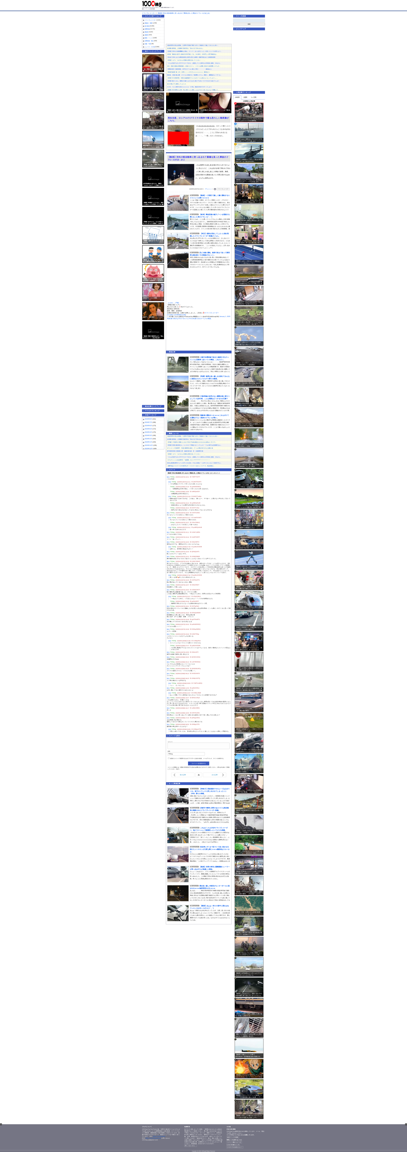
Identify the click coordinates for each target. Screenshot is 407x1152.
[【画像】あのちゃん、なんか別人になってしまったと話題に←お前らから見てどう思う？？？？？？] (153, 215)
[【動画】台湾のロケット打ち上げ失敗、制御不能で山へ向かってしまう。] (249, 327)
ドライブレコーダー (150, 20)
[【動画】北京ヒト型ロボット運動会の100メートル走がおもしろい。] (249, 246)
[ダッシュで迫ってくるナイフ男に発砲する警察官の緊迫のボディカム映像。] (153, 120)
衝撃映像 (147, 29)
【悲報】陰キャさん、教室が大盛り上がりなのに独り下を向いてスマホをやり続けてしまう (193, 81)
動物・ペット (148, 38)
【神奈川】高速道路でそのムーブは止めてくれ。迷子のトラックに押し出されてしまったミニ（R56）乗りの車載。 (210, 791)
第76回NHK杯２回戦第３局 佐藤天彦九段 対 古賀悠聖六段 (185, 451)
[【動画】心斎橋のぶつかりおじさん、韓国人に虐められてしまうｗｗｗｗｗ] (249, 632)
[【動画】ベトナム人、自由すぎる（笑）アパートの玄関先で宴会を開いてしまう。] (249, 185)
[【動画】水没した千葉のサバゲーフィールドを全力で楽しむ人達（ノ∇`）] (249, 1100)
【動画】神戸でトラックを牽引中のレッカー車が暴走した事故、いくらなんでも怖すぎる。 (248, 446)
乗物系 (146, 32)
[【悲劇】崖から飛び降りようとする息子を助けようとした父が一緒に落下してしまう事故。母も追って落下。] (249, 307)
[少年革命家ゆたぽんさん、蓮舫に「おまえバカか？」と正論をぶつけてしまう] (153, 177)
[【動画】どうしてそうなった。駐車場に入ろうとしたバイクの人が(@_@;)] (249, 165)
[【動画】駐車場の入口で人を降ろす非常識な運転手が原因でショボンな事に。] (249, 856)
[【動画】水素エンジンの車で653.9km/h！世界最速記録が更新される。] (249, 1039)
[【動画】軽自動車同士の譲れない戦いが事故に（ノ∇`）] (249, 795)
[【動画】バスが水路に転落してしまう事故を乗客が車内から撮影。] (249, 388)
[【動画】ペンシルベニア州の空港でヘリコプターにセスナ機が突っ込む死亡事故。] (249, 490)
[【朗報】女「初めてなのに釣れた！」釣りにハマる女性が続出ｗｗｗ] (153, 254)
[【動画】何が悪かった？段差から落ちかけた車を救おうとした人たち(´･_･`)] (249, 734)
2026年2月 (148, 439)
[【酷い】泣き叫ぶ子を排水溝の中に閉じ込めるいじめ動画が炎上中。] (249, 1019)
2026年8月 (148, 419)
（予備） (177, 303)
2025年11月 (149, 448)
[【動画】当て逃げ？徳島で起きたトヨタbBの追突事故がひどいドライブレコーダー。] (153, 158)
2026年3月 (148, 435)
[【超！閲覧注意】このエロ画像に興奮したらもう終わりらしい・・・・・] (153, 63)
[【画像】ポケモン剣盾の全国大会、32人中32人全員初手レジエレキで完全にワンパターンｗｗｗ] (153, 273)
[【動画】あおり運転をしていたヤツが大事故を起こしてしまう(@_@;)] (249, 124)
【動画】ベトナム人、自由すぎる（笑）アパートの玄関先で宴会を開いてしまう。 (248, 202)
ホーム (198, 775)
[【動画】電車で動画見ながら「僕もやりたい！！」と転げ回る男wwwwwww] (153, 330)
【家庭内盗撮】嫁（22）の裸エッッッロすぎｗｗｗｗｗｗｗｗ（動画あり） (188, 72)
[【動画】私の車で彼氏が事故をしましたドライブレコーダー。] (249, 205)
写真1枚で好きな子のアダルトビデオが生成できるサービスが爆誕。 (189, 318)
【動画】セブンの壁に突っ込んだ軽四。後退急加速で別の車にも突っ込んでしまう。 (248, 548)
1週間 (245, 97)
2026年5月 (148, 429)
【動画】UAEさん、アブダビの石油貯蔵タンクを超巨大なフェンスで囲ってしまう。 (248, 283)
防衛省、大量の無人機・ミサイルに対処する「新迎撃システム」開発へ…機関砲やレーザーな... (194, 75)
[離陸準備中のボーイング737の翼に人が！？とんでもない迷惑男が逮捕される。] (153, 139)
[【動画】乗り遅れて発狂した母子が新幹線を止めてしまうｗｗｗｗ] (249, 592)
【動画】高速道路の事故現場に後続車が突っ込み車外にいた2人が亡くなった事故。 (248, 385)
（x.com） (170, 303)
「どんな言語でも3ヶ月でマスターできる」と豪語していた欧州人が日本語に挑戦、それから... (194, 63)
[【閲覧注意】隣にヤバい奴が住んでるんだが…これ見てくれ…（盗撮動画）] (153, 82)
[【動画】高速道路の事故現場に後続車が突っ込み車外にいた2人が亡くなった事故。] (249, 368)
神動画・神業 (148, 23)
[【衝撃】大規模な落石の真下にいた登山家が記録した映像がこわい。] (249, 816)
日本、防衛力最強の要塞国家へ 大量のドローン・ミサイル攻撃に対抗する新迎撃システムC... (193, 66)
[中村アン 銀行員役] (153, 311)
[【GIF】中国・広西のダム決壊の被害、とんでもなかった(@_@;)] (249, 897)
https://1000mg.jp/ (159, 1136)
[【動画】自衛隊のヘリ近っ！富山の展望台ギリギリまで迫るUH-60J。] (249, 144)
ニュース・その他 (150, 47)
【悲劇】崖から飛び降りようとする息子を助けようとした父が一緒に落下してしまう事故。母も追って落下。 (248, 324)
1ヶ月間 (253, 97)
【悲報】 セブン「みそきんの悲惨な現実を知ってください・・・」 (186, 60)
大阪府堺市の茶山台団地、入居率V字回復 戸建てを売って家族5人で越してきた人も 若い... (193, 45)
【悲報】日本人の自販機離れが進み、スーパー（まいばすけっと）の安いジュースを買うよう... (194, 51)
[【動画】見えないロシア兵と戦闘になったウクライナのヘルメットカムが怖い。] (249, 938)
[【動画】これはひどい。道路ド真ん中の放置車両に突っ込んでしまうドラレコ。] (249, 978)
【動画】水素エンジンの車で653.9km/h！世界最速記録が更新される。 (247, 1056)
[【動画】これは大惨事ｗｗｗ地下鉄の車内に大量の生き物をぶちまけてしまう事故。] (249, 571)
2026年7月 (148, 422)
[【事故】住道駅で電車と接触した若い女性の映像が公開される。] (249, 999)
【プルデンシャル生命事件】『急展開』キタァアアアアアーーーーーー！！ (188, 460)
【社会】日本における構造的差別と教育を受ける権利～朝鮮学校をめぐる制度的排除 (191, 57)
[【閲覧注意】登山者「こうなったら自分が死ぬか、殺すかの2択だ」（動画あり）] (153, 101)
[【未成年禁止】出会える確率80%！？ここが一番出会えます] (215, 103)
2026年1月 (148, 442)
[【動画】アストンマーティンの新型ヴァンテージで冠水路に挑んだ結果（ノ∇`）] (249, 1080)
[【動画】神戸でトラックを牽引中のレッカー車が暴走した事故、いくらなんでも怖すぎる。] (249, 429)
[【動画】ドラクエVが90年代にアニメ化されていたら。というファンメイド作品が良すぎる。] (249, 1060)
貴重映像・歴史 (149, 41)
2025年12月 (149, 445)
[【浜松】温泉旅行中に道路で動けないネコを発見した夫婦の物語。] (249, 612)
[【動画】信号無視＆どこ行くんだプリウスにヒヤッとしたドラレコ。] (249, 958)
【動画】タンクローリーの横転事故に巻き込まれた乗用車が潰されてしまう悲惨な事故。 (248, 690)
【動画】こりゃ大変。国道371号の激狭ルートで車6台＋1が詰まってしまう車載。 (248, 487)
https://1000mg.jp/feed (153, 1138)
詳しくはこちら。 (190, 1145)
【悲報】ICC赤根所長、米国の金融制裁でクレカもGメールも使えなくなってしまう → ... (192, 78)
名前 (169, 751)
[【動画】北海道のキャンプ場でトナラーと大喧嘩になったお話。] (249, 714)
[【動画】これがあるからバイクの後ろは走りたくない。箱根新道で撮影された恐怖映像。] (249, 836)
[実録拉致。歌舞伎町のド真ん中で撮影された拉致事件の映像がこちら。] (249, 510)
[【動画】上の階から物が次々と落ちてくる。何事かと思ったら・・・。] (249, 653)
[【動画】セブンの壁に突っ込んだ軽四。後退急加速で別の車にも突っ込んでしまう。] (249, 531)
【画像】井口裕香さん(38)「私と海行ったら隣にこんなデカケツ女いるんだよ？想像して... (193, 90)
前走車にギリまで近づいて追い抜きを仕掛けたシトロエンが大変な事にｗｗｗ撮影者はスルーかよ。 (210, 849)
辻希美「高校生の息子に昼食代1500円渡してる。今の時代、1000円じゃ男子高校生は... (192, 54)
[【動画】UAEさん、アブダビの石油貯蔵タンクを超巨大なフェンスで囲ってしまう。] (249, 266)
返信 (168, 477)
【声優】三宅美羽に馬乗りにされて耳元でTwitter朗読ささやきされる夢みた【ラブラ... (191, 442)
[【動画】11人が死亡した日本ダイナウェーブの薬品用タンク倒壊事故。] (249, 348)
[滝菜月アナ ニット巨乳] (153, 292)
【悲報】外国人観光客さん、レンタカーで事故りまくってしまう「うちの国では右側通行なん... (194, 445)
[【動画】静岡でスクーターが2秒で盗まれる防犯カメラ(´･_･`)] (249, 287)
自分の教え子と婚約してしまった (176, 84)
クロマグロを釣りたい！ (235, 1147)
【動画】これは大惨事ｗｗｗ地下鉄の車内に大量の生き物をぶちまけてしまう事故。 (248, 588)
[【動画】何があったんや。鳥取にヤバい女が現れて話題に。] (249, 754)
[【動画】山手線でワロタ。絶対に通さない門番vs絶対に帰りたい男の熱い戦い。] (249, 226)
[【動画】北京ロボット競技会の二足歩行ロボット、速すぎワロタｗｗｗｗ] (249, 551)
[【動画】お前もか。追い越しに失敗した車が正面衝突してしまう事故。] (249, 449)
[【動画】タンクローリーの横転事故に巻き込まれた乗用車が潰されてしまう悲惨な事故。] (249, 673)
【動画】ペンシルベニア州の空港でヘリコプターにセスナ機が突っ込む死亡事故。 (248, 507)
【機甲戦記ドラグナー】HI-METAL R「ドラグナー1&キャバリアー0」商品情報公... (190, 466)
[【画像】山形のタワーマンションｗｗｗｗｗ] (153, 234)
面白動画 (147, 26)
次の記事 (215, 775)
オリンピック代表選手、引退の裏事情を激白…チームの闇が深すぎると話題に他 (190, 448)
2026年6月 (148, 425)
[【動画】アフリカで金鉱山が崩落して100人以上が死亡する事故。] (249, 409)
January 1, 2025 (224, 316)
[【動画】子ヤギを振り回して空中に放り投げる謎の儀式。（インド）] (249, 877)
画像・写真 (148, 44)
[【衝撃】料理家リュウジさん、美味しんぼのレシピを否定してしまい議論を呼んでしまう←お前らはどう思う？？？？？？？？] (153, 196)
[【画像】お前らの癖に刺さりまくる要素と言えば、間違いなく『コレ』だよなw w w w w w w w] (182, 103)
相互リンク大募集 (232, 1137)
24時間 (237, 97)
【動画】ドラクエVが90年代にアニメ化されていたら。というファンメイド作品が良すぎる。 (248, 1077)
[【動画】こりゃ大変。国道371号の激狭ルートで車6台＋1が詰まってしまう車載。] (249, 470)
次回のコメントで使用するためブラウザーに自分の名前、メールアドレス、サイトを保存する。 (197, 758)
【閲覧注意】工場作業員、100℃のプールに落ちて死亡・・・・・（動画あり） (189, 69)
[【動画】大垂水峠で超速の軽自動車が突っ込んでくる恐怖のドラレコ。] (249, 917)
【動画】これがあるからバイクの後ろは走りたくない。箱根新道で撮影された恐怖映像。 (248, 853)
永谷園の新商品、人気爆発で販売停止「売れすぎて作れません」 (185, 48)
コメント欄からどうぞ (234, 1142)
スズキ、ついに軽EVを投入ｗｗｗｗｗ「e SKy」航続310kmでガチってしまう (189, 87)
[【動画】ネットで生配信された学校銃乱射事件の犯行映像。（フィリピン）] (249, 775)
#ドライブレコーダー (212, 313)
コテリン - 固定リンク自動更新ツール (143, 55)
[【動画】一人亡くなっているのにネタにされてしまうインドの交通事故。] (249, 103)
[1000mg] (151, 2)
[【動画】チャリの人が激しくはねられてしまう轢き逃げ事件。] (249, 693)
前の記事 (183, 775)
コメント (170, 741)
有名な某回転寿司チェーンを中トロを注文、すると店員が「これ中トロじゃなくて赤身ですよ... (194, 463)
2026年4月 (148, 432)
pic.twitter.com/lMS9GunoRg (176, 315)
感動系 (146, 35)
